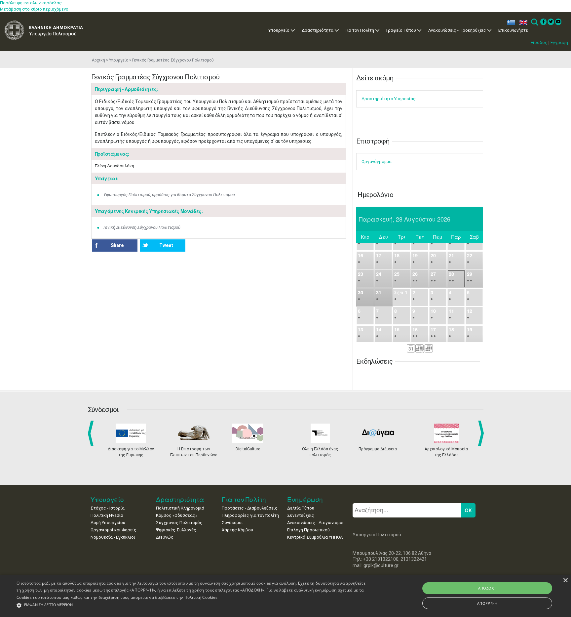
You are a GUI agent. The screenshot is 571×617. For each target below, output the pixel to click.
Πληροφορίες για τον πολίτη (250, 515)
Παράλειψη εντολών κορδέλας (31, 2)
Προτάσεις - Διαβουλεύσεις (250, 508)
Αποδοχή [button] (487, 588)
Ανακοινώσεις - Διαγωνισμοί (315, 522)
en (521, 22)
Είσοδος (539, 42)
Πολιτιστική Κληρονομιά (180, 508)
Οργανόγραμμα (377, 161)
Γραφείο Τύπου (401, 30)
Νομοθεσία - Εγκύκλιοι (113, 537)
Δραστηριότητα (317, 30)
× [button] (565, 580)
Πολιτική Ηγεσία (107, 515)
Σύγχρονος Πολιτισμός (179, 522)
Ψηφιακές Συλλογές (176, 529)
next (482, 433)
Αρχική (98, 60)
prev (92, 433)
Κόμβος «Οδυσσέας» (176, 515)
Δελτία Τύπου (300, 508)
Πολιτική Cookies (201, 597)
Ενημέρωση (305, 499)
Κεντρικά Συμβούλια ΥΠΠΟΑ (315, 537)
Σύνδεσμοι (232, 522)
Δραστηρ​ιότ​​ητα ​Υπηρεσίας (389, 98)
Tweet (166, 245)
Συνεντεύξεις (300, 515)
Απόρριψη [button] (487, 603)
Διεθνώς (164, 537)
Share (117, 245)
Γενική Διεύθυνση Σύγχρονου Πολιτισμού (141, 227)
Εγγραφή (559, 42)
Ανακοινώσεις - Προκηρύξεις (457, 30)
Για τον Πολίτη (360, 30)
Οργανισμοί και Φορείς (113, 529)
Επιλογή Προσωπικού (308, 529)
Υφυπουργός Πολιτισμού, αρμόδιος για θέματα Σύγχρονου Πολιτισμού (169, 194)
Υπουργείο (278, 30)
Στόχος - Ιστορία (108, 508)
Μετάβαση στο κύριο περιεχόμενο (34, 9)
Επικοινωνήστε (513, 30)
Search (534, 22)
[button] (191, 605)
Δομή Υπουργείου (108, 522)
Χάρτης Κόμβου (237, 529)
